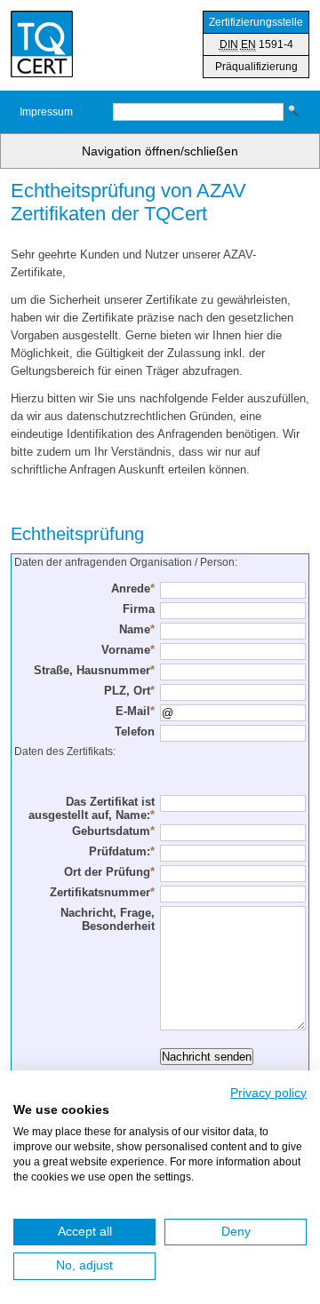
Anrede (133, 588)
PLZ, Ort (129, 690)
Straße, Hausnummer (94, 670)
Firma (139, 609)
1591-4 (256, 44)
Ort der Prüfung (109, 872)
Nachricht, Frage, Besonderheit (107, 919)
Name (137, 629)
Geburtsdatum (113, 831)
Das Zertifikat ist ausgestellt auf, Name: (91, 808)
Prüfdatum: (122, 851)
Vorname (128, 649)
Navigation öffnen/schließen (160, 151)
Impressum (46, 112)
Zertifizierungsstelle (256, 22)
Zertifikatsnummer (102, 892)
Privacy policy (268, 1093)
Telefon (135, 731)
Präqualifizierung (256, 66)
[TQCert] (42, 45)
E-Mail (135, 711)
